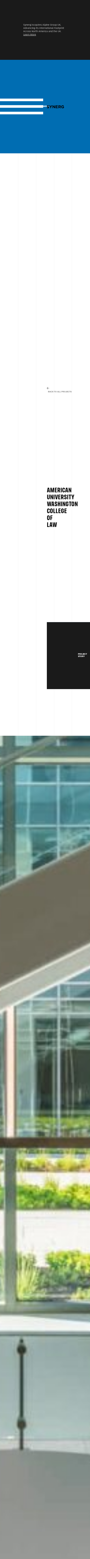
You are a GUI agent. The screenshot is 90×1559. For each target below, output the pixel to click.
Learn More (29, 34)
